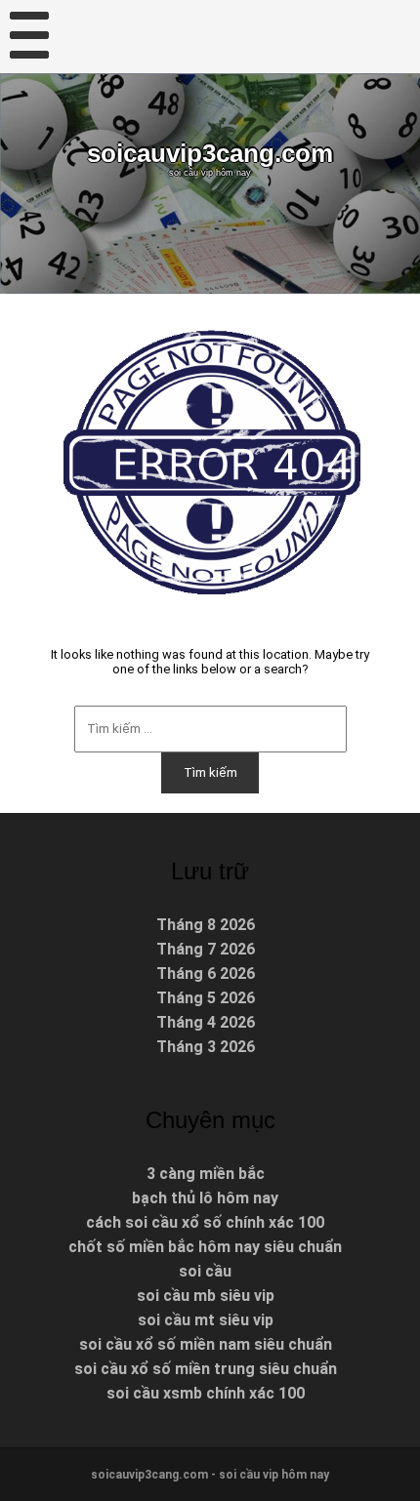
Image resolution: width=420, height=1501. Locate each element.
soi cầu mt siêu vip (205, 1320)
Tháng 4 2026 (205, 1022)
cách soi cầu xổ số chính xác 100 (205, 1222)
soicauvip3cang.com (210, 153)
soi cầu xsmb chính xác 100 (205, 1393)
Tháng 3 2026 (205, 1046)
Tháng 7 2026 (205, 949)
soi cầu (205, 1271)
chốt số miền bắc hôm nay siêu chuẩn (205, 1246)
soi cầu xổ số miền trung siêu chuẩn (205, 1368)
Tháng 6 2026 (205, 973)
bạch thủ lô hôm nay (205, 1198)
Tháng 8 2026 (205, 924)
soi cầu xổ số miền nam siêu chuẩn (205, 1344)
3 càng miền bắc (206, 1173)
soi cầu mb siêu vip (205, 1295)
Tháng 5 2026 (205, 998)
